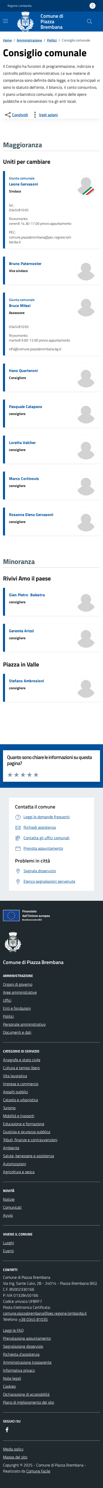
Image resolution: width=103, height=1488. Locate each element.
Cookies (9, 1386)
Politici (52, 40)
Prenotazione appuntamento (27, 1338)
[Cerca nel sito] (90, 22)
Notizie (8, 1199)
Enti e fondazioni (17, 1008)
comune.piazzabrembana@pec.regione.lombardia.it (45, 1313)
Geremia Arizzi (21, 631)
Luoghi (8, 1243)
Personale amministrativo (24, 1024)
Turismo (9, 1108)
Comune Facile (38, 1471)
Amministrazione (29, 40)
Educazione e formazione (23, 1124)
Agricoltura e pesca (18, 1172)
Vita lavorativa (15, 1076)
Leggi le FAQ (13, 1330)
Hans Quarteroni (23, 371)
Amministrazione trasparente (27, 1362)
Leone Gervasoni (23, 184)
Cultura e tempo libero (21, 1068)
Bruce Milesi (19, 305)
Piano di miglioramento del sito (28, 1402)
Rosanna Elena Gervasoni (31, 515)
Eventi (8, 1251)
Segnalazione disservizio (23, 1346)
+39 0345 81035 (33, 1319)
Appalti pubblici (15, 1092)
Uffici (7, 1000)
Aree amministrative (20, 992)
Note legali (12, 1378)
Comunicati (12, 1207)
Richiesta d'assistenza (21, 1354)
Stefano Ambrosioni (26, 681)
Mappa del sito (15, 1457)
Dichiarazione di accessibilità (26, 1394)
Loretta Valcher (22, 443)
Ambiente (11, 1148)
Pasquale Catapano (25, 407)
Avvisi (8, 1215)
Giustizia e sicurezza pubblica (26, 1132)
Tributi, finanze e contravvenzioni (30, 1140)
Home (7, 40)
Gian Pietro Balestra (27, 595)
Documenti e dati (17, 1032)
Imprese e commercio (20, 1084)
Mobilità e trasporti (18, 1116)
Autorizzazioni (14, 1164)
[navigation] (5, 21)
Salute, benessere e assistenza (28, 1156)
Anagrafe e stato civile (21, 1060)
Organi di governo (17, 984)
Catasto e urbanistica (20, 1100)
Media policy (13, 1449)
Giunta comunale (21, 178)
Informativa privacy (19, 1370)
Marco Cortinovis (24, 479)
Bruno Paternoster (25, 263)
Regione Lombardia (20, 6)
